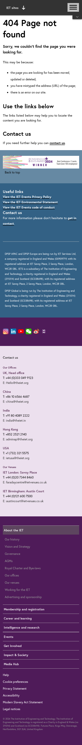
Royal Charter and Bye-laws (23, 568)
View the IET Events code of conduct (29, 207)
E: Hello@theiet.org (15, 383)
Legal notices (11, 709)
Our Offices (9, 367)
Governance (12, 554)
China (7, 392)
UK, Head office (13, 373)
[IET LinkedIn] (13, 331)
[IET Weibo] (36, 331)
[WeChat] (28, 331)
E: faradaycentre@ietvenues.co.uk (25, 482)
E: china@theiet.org (16, 401)
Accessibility (11, 695)
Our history (12, 539)
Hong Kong (10, 429)
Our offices (12, 575)
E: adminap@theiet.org (18, 439)
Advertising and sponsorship (23, 597)
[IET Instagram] (6, 331)
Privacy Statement (15, 688)
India (6, 410)
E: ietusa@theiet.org (16, 458)
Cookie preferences (15, 682)
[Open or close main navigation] (73, 7)
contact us (57, 143)
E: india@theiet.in (14, 420)
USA (6, 448)
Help (6, 675)
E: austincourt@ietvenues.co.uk (23, 501)
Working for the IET (17, 590)
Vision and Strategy (17, 546)
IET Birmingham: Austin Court (23, 491)
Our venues (12, 582)
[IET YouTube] (21, 332)
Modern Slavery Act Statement (23, 702)
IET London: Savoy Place (20, 472)
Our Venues (9, 467)
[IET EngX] (44, 331)
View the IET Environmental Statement (30, 202)
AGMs (9, 561)
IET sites (12, 8)
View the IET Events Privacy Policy (27, 197)
